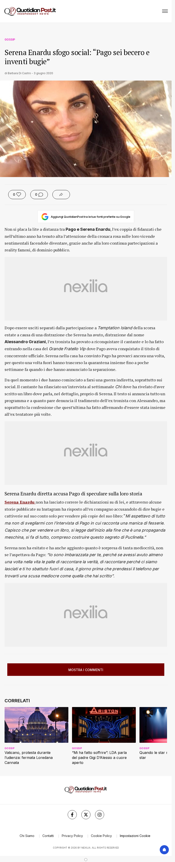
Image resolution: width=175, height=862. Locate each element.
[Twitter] (85, 814)
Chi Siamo (27, 836)
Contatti (48, 836)
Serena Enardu (20, 502)
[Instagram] (99, 814)
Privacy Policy (72, 836)
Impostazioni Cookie (135, 836)
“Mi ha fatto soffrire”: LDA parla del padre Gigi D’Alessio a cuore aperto (99, 757)
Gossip (10, 39)
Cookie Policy (101, 836)
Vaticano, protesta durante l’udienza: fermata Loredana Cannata (29, 757)
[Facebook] (72, 814)
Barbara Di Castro (19, 73)
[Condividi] (61, 194)
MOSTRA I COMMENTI (85, 670)
